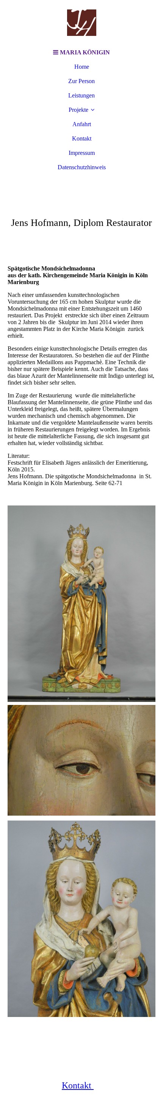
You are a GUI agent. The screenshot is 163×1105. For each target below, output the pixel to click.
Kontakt (81, 138)
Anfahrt (81, 124)
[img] (81, 23)
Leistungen (81, 95)
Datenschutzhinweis (82, 167)
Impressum (82, 153)
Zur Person (81, 81)
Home (81, 66)
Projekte (78, 110)
